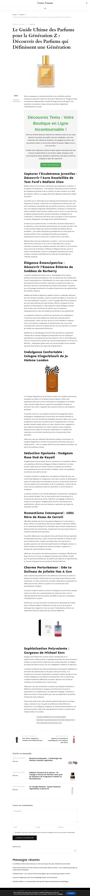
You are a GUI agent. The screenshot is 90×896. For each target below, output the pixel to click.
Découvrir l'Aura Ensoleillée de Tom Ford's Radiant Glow (55, 720)
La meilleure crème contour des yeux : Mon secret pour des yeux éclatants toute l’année (41, 864)
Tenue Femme (45, 3)
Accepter (70, 893)
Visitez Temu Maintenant (50, 165)
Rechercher (17, 847)
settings (60, 894)
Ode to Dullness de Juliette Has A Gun (49, 723)
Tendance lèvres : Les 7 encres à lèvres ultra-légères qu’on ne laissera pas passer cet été (41, 873)
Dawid (16, 95)
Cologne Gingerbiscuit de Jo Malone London (51, 717)
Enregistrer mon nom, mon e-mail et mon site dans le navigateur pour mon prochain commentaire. (45, 832)
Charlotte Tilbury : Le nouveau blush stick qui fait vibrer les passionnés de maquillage (40, 881)
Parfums (32, 24)
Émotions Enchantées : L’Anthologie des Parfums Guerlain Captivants (45, 759)
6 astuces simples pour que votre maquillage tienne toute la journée (35, 877)
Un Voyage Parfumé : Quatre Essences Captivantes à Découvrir (45, 788)
